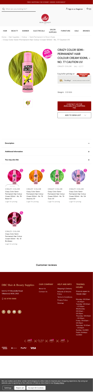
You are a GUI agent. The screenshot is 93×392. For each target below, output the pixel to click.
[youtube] (14, 312)
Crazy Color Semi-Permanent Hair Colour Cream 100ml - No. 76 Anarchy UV (35, 195)
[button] (46, 143)
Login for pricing (11, 202)
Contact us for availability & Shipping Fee (74, 106)
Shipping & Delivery (64, 289)
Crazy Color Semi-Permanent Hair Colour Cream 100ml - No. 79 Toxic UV (56, 195)
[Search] (4, 9)
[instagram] (9, 312)
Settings (7, 388)
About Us (42, 289)
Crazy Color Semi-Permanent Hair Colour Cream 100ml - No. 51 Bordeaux (13, 237)
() (89, 9)
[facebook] (4, 312)
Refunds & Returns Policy (64, 293)
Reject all (20, 388)
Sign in (70, 9)
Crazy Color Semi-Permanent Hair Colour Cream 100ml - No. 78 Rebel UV (13, 195)
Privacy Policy (62, 300)
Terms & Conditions (64, 297)
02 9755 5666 (10, 298)
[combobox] (19, 9)
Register (79, 9)
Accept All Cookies (36, 388)
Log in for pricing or (66, 73)
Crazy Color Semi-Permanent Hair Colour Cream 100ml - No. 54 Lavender (77, 195)
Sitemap (60, 303)
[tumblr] (20, 312)
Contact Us (43, 292)
